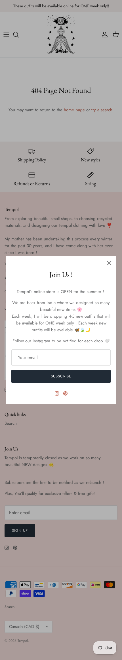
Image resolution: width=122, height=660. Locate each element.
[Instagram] (57, 393)
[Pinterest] (65, 393)
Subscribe (61, 376)
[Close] (109, 263)
